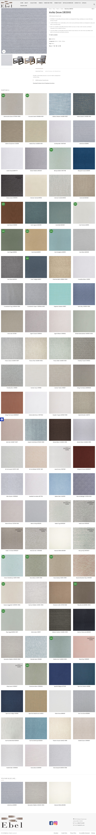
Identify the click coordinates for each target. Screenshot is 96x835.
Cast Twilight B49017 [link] (36, 279)
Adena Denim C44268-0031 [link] (84, 116)
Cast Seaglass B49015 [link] (60, 252)
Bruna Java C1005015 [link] (12, 198)
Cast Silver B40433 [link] (84, 252)
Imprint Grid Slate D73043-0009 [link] (36, 442)
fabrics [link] (52, 43)
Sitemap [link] (93, 833)
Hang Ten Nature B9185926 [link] (84, 388)
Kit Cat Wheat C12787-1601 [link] (36, 469)
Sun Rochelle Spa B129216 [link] (36, 740)
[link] (2, 419)
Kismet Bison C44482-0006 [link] (60, 442)
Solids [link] (62, 8)
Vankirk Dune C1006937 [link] (84, 740)
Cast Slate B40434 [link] (12, 279)
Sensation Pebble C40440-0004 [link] (12, 659)
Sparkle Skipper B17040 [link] (60, 686)
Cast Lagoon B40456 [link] (36, 225)
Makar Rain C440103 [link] (60, 496)
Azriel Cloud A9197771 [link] (12, 170)
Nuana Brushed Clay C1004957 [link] (84, 578)
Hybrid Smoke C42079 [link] (84, 415)
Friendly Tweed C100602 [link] (84, 360)
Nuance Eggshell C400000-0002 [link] (12, 605)
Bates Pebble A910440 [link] (36, 170)
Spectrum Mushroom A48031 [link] (36, 713)
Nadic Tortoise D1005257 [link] (12, 550)
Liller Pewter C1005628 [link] (12, 496)
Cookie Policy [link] (64, 833)
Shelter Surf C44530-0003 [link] (60, 659)
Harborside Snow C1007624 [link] (36, 415)
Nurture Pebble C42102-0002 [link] (36, 605)
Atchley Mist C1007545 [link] (60, 143)
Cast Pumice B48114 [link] (84, 225)
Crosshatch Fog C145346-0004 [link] (12, 306)
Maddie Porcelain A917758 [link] (36, 496)
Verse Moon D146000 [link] (36, 767)
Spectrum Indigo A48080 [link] (12, 713)
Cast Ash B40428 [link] (84, 198)
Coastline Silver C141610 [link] (84, 279)
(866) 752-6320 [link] (81, 823)
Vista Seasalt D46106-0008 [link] (60, 767)
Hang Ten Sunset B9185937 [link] (12, 415)
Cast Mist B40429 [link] (60, 225)
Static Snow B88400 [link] (60, 713)
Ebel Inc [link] (6, 833)
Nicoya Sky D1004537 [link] (84, 550)
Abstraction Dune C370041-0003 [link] (12, 116)
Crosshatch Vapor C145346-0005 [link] (36, 306)
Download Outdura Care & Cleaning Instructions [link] (43, 83)
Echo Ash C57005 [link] (12, 333)
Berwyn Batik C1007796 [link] (60, 170)
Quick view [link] (22, 790)
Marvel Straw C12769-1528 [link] (12, 523)
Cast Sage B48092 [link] (12, 252)
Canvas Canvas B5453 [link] (36, 198)
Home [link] (50, 8)
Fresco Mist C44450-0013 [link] (59, 360)
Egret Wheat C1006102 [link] (60, 333)
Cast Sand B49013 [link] (36, 252)
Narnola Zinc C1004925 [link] (36, 550)
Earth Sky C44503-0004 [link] (84, 306)
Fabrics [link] (58, 8)
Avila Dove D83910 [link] (84, 143)
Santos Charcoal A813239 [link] (84, 632)
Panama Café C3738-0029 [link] (60, 605)
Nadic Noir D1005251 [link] (84, 523)
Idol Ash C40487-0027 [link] (12, 442)
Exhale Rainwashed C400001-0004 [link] (84, 333)
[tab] (39, 70)
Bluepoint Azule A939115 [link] (84, 170)
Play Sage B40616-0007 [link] (12, 632)
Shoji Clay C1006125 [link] (84, 659)
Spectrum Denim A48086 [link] (84, 686)
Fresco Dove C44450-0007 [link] (12, 360)
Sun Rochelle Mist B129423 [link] (12, 740)
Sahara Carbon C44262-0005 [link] (60, 632)
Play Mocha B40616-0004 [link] (84, 605)
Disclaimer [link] (56, 833)
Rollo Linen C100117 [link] (36, 632)
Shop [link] (54, 8)
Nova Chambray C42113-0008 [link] (12, 578)
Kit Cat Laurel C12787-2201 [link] (12, 469)
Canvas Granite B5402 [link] (60, 198)
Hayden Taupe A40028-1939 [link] (60, 415)
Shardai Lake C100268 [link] (36, 659)
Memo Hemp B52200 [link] (36, 523)
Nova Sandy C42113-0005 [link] (60, 578)
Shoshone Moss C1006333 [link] (36, 686)
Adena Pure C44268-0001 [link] (36, 143)
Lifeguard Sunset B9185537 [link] (84, 469)
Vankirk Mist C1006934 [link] (12, 767)
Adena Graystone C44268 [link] (12, 143)
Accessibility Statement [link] (84, 833)
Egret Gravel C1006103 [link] (36, 333)
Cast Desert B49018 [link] (12, 225)
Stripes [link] (63, 41)
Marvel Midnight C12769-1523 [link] (84, 496)
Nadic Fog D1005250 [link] (60, 523)
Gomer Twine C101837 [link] (60, 388)
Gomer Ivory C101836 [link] (36, 388)
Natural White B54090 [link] (60, 550)
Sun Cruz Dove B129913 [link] (84, 713)
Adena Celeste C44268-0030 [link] (60, 116)
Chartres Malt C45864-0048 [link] (60, 279)
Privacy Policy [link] (73, 833)
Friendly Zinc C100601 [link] (12, 388)
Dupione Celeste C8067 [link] (60, 306)
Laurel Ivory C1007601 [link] (60, 469)
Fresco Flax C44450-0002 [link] (36, 360)
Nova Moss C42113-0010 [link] (36, 578)
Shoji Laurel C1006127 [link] (12, 686)
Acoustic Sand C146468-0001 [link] (36, 116)
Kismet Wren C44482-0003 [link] (84, 442)
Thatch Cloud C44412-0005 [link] (60, 740)
